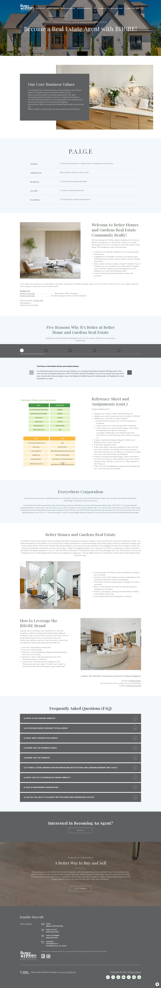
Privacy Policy (134, 972)
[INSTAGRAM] (113, 977)
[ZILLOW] (139, 977)
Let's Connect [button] (80, 889)
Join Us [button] (80, 830)
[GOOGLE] (134, 977)
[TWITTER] (129, 977)
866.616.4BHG (135, 681)
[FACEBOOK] (108, 977)
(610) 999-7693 (52, 932)
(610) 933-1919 (52, 937)
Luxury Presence (68, 972)
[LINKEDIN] (118, 977)
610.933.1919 (38, 300)
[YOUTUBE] (123, 977)
